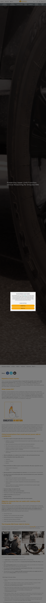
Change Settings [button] (23, 303)
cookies (25, 295)
